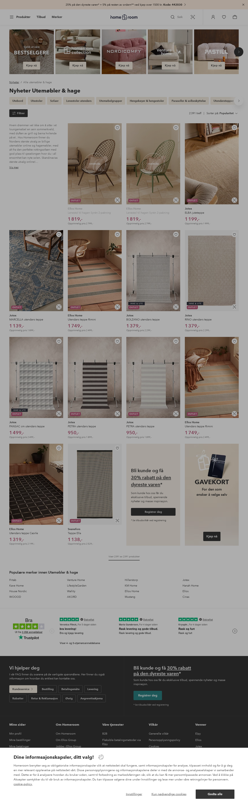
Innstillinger (134, 794)
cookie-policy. (23, 784)
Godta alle (215, 794)
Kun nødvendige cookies (169, 794)
